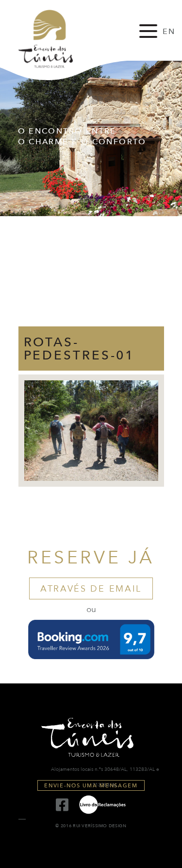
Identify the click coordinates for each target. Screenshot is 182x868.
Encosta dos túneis (54, 39)
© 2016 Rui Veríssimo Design (90, 826)
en (169, 31)
